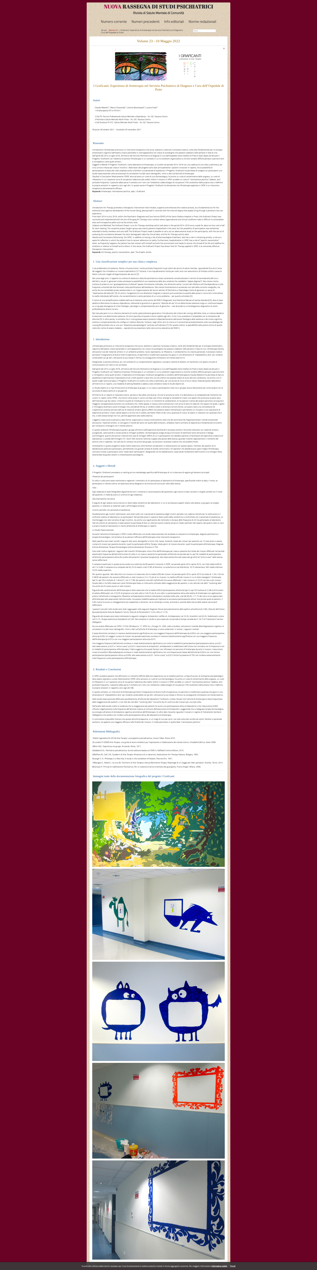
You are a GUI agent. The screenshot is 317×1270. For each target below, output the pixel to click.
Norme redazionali (202, 21)
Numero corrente (114, 21)
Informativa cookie (219, 1266)
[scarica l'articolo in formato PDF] (224, 47)
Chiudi (232, 1266)
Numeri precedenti (145, 21)
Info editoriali (174, 21)
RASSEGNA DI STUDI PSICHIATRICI (158, 6)
